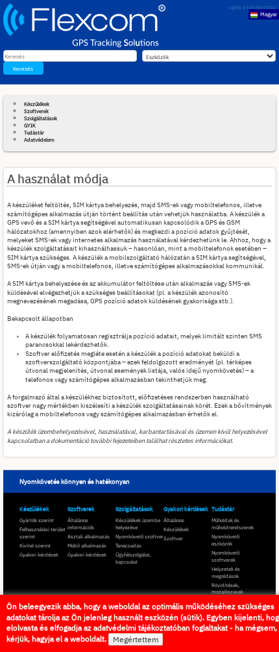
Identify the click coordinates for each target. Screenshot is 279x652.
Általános (174, 520)
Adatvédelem (39, 139)
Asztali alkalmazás (88, 536)
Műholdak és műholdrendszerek (233, 524)
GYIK (30, 125)
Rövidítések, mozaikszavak (227, 589)
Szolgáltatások (40, 118)
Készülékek (36, 104)
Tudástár (34, 132)
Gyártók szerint (36, 520)
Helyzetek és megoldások (226, 572)
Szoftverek (36, 111)
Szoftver (173, 538)
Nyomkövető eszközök (225, 540)
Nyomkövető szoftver (139, 536)
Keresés (23, 68)
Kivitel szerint (35, 545)
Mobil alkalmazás (86, 545)
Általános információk (80, 524)
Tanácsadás (128, 545)
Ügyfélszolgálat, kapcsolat (133, 558)
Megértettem (135, 639)
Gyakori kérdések (38, 554)
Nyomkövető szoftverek (225, 556)
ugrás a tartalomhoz (252, 6)
